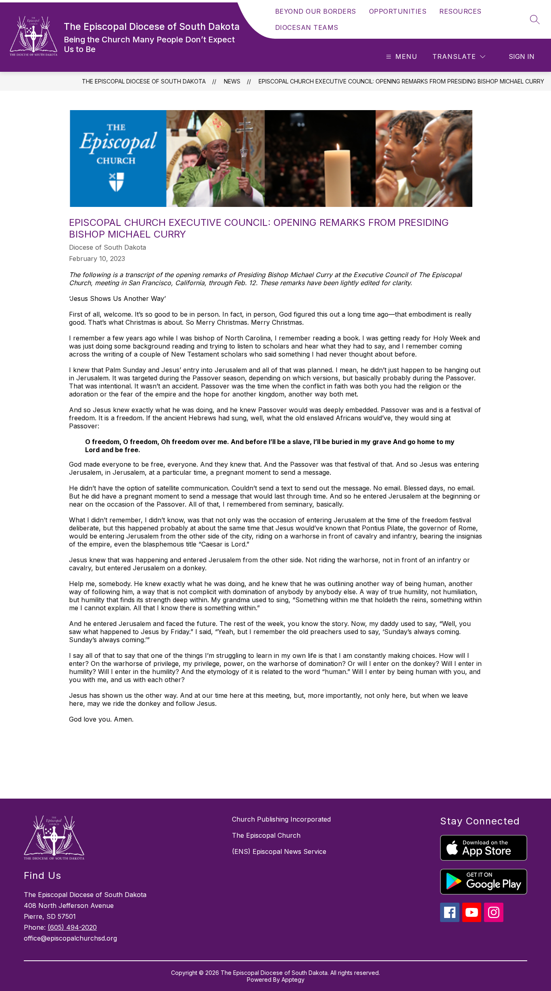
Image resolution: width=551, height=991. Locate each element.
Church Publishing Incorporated (281, 819)
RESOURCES (460, 11)
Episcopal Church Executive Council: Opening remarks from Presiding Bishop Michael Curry (401, 81)
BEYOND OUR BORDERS (315, 11)
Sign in (521, 56)
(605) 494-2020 (72, 927)
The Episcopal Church (266, 835)
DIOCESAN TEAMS (306, 27)
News (232, 81)
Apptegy (293, 979)
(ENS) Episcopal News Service (279, 851)
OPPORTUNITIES (398, 11)
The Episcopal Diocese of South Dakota (144, 81)
